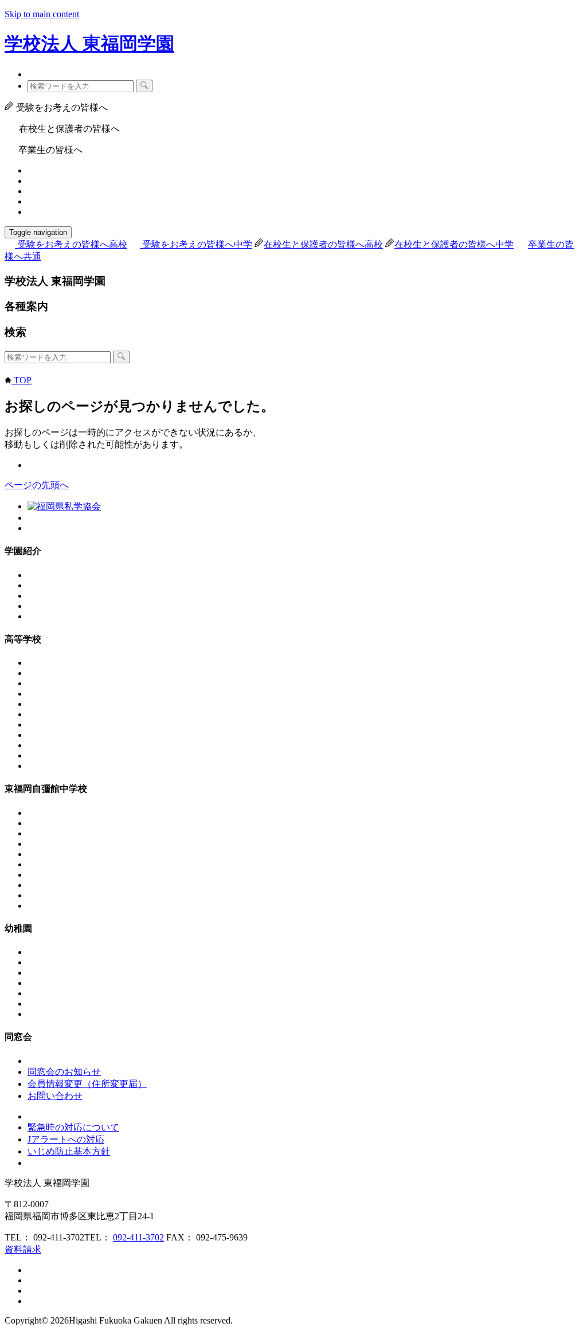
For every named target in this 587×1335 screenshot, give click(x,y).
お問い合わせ (55, 1096)
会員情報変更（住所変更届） (87, 1084)
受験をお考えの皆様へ (72, 244)
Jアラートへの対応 (66, 1139)
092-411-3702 (138, 1237)
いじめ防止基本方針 (69, 1151)
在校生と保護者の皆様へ (323, 244)
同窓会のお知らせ (64, 1072)
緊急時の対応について (73, 1127)
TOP (21, 380)
